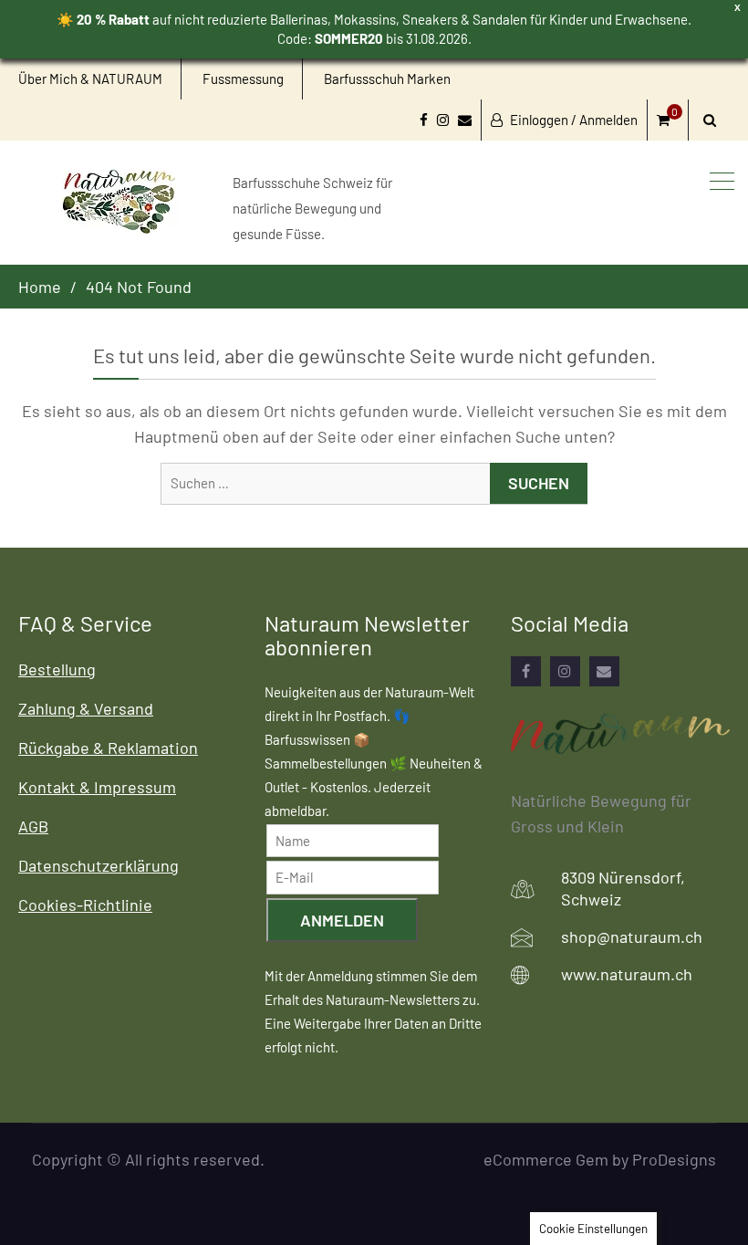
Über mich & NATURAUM (90, 78)
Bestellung (57, 669)
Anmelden (342, 920)
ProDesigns (674, 1159)
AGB (33, 826)
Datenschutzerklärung (98, 865)
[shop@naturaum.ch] (604, 671)
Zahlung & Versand (85, 708)
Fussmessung (243, 78)
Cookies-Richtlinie (85, 905)
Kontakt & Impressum (97, 787)
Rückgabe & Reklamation (108, 748)
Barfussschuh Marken (387, 78)
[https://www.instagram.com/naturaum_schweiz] (565, 671)
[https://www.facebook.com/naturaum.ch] (526, 671)
